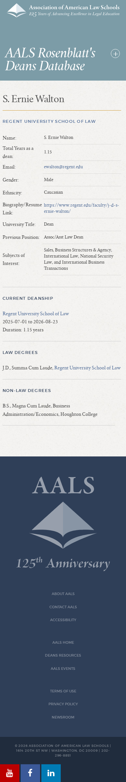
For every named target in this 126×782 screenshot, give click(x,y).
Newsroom (63, 717)
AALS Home (63, 642)
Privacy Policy (63, 704)
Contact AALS (63, 607)
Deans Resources (63, 655)
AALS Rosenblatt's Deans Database (50, 59)
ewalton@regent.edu (63, 167)
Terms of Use (63, 691)
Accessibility (63, 620)
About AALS (63, 594)
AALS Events (63, 669)
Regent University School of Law (49, 121)
